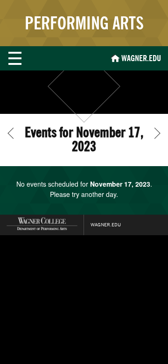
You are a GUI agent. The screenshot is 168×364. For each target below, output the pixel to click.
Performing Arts (84, 23)
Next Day (154, 133)
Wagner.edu (106, 225)
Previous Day (13, 133)
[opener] (15, 58)
